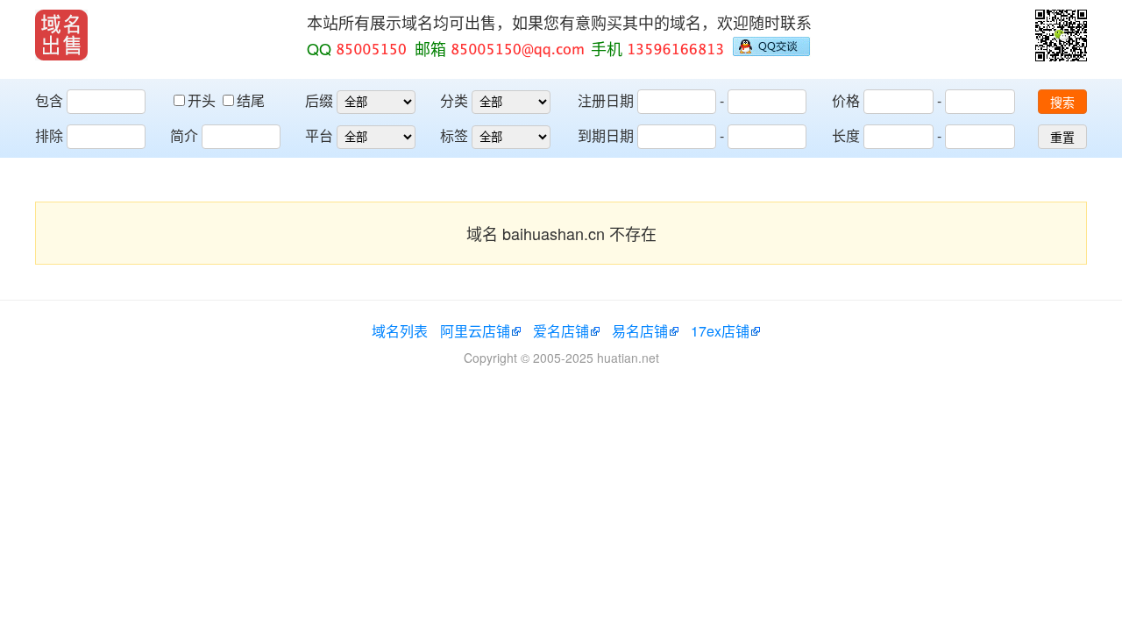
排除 (49, 135)
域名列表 (400, 331)
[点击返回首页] (61, 35)
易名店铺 (640, 331)
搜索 (1062, 103)
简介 (184, 135)
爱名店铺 (561, 331)
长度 (846, 135)
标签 (454, 135)
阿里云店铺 (475, 331)
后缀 (319, 100)
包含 (49, 100)
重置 (1062, 138)
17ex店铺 (720, 331)
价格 (846, 100)
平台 (319, 135)
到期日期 (606, 135)
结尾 (251, 100)
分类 (454, 100)
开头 (203, 100)
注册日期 (606, 100)
